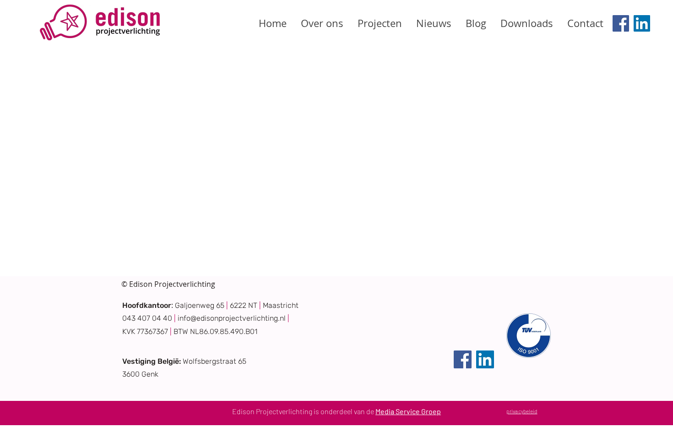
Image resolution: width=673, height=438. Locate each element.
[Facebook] (621, 23)
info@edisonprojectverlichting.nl (232, 318)
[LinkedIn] (642, 23)
